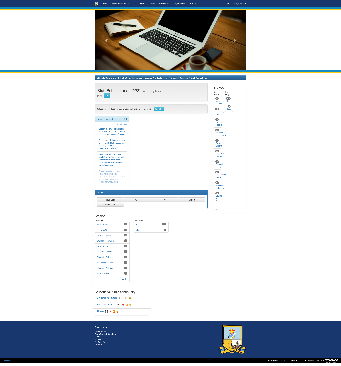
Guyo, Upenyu (103, 246)
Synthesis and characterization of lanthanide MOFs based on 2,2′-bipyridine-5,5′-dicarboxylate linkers (112, 144)
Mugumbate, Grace (105, 262)
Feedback (7, 360)
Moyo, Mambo (103, 224)
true (137, 224)
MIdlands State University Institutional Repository (119, 77)
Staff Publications (199, 77)
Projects (193, 3)
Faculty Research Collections (123, 3)
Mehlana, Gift (102, 230)
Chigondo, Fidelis (104, 257)
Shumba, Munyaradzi (106, 240)
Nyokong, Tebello (104, 235)
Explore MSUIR (100, 331)
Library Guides (100, 344)
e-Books (98, 336)
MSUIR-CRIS (281, 360)
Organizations (180, 3)
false (138, 230)
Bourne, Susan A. (104, 273)
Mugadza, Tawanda (105, 251)
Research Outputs (147, 3)
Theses (101, 311)
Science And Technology (156, 77)
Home (104, 3)
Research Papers (106, 304)
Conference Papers (107, 297)
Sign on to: (240, 3)
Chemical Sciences (179, 77)
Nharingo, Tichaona (105, 268)
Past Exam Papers (101, 342)
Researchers (164, 3)
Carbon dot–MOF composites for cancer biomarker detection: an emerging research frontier (112, 131)
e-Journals (98, 339)
